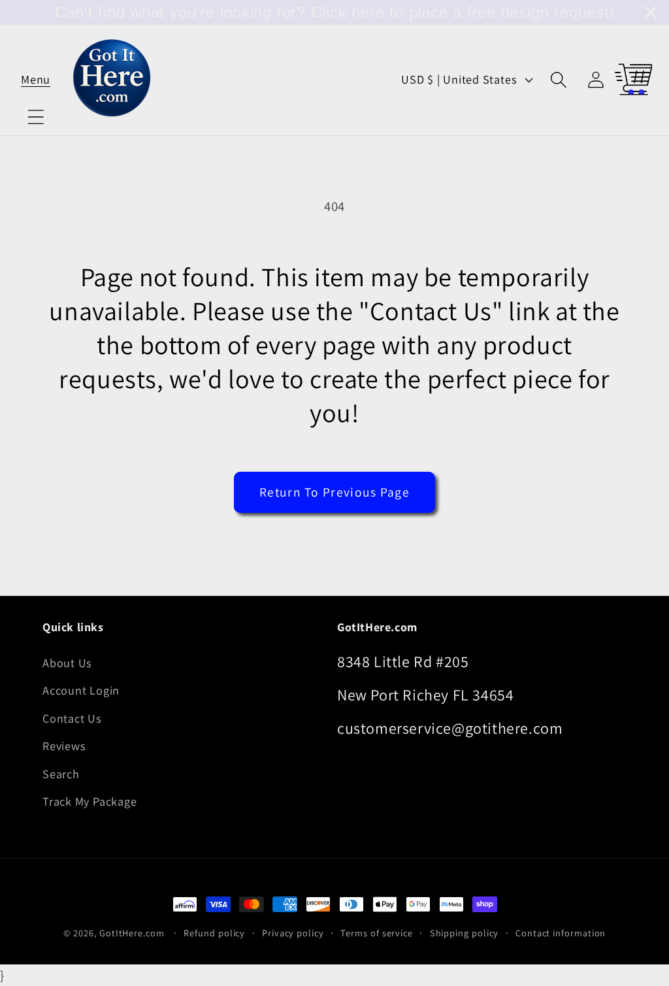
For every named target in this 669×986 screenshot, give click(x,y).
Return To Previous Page (334, 492)
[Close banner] (650, 12)
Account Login (81, 690)
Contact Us (72, 718)
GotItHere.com (132, 933)
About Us (67, 662)
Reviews (64, 745)
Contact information (560, 933)
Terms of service (376, 933)
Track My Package (89, 801)
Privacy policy (293, 933)
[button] (35, 79)
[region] (334, 12)
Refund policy (214, 933)
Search (61, 773)
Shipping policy (464, 933)
